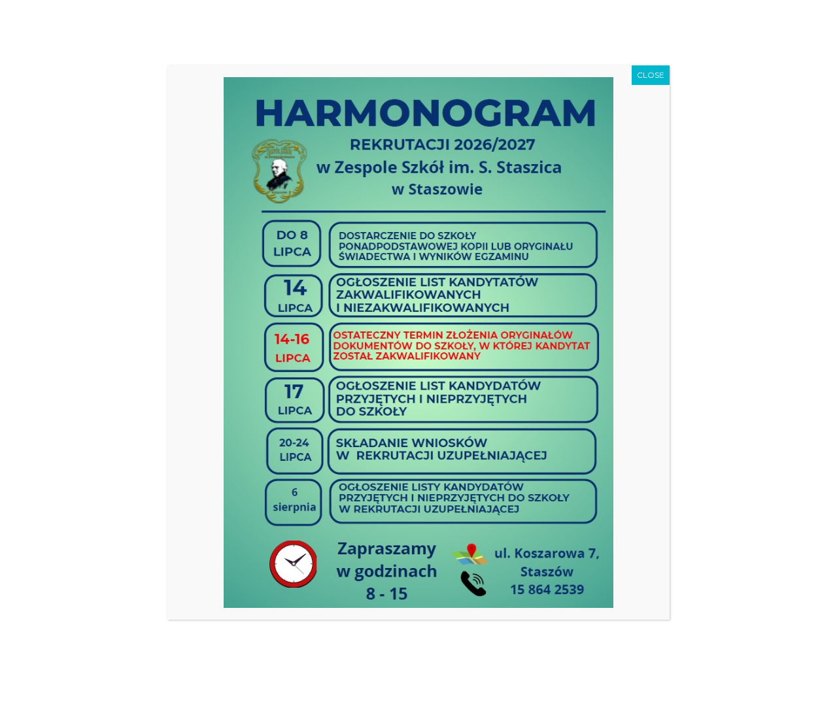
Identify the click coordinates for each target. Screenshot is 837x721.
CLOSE (650, 75)
